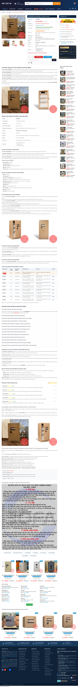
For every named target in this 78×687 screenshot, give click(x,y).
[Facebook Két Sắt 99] (3, 670)
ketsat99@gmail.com (9, 472)
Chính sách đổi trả (35, 656)
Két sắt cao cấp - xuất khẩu (23, 659)
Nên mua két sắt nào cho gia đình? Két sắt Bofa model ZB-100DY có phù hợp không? (19, 345)
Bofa (65, 42)
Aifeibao (62, 42)
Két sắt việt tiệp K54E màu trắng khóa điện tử (70, 78)
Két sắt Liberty (43, 552)
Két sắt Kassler (33, 555)
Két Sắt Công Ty (22, 656)
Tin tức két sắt (47, 671)
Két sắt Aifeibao (52, 552)
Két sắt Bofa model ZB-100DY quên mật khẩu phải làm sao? (14, 331)
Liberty (64, 43)
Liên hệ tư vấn (47, 668)
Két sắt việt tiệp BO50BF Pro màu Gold (70, 143)
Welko (71, 42)
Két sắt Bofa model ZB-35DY (10, 631)
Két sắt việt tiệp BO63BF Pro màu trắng (70, 172)
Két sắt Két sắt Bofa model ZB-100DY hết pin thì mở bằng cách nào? (16, 329)
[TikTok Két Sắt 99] (7, 670)
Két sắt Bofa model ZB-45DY (29, 631)
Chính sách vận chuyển (36, 653)
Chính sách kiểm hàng (35, 659)
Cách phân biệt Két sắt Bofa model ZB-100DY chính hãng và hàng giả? (16, 342)
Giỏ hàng (4, 580)
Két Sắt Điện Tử (22, 664)
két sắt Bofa (8, 656)
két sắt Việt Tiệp (12, 655)
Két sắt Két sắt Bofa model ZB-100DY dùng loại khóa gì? (13, 315)
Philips (68, 42)
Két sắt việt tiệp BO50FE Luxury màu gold (70, 106)
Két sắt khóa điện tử (35, 665)
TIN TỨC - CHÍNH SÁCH (49, 8)
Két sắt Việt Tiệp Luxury (17, 552)
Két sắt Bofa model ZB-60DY (48, 631)
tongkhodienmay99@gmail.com (64, 675)
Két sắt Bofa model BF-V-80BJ (51, 575)
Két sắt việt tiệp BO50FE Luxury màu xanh (70, 113)
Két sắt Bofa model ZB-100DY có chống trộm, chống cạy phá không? (16, 323)
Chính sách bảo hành (35, 658)
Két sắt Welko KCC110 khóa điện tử (70, 128)
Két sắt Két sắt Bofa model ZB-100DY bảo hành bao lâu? (13, 337)
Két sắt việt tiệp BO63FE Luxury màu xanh (70, 158)
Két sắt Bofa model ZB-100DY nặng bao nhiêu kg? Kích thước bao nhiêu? (17, 318)
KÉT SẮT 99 (6, 3)
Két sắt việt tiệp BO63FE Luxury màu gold (70, 150)
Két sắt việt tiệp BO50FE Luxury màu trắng (70, 121)
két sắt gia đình (6, 662)
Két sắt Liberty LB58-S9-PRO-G (8, 575)
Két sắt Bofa (9, 12)
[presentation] (1, 43)
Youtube (8, 478)
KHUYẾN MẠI (40, 8)
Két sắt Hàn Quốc (22, 658)
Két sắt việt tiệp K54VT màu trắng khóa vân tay (70, 92)
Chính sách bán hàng (35, 651)
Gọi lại (54, 59)
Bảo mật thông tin (35, 661)
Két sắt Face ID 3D (35, 668)
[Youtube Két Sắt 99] (5, 670)
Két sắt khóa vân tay (35, 666)
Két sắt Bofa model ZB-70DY (67, 631)
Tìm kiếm (57, 3)
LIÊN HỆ (58, 8)
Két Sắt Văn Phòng (22, 654)
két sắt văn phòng (12, 662)
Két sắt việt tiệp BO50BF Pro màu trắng (70, 135)
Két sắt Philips (28, 552)
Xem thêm (29, 604)
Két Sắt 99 (5, 684)
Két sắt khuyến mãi (48, 673)
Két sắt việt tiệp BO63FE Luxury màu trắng (70, 165)
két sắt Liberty (13, 656)
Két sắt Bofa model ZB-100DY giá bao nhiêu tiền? (12, 309)
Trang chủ (5, 8)
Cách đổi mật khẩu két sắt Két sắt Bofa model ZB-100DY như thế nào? (16, 326)
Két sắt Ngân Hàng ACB (49, 664)
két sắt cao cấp (4, 663)
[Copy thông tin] (29, 63)
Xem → (53, 276)
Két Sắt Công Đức (22, 669)
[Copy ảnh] (31, 63)
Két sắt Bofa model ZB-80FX (22, 575)
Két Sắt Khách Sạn (22, 651)
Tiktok (12, 478)
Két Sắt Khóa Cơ (22, 661)
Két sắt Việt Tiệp (7, 552)
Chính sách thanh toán (36, 654)
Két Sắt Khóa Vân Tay (23, 666)
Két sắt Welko (25, 555)
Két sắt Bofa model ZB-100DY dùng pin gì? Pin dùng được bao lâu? (15, 334)
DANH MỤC (20, 8)
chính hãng (39, 25)
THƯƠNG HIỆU (12, 8)
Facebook (4, 478)
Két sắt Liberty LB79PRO (36, 575)
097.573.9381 (16, 312)
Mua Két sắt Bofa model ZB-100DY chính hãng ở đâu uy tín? (14, 339)
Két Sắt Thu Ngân (22, 653)
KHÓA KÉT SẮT (28, 8)
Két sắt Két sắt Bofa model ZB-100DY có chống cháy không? (14, 321)
